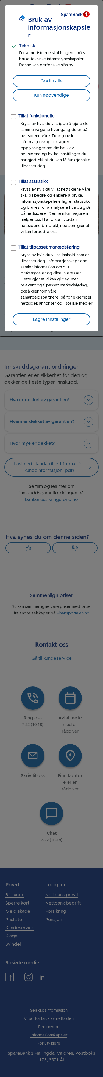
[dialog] (51, 168)
